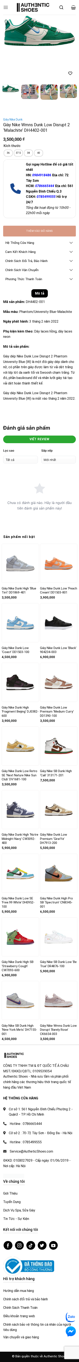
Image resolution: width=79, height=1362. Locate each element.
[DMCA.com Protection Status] (13, 1142)
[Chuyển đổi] (71, 209)
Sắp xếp (47, 416)
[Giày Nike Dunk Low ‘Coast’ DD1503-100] (20, 589)
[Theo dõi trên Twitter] (42, 1211)
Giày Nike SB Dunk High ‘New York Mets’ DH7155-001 (19, 996)
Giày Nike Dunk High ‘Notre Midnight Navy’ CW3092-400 (20, 805)
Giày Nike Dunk (13, 85)
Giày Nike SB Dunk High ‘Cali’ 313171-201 (56, 739)
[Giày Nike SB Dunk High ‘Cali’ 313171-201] (58, 712)
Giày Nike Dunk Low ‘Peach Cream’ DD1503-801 (58, 557)
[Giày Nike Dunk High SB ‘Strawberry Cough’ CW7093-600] (20, 903)
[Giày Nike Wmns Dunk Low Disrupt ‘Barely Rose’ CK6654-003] (58, 966)
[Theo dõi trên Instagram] (19, 1211)
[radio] (8, 119)
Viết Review (39, 405)
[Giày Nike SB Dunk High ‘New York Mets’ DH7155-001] (20, 966)
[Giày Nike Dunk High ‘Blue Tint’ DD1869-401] (20, 529)
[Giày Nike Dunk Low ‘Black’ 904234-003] (58, 589)
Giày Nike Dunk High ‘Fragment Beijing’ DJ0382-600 (20, 678)
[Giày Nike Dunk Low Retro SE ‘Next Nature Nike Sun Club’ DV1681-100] (20, 712)
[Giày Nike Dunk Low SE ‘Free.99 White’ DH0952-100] (20, 839)
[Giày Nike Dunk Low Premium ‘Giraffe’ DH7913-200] (58, 775)
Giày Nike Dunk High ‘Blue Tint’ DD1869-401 (19, 557)
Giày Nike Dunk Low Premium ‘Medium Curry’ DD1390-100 (57, 678)
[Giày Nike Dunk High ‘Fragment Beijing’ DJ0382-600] (20, 648)
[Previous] (10, 32)
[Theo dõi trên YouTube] (53, 1211)
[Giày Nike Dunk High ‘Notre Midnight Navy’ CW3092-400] (20, 775)
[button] (5, 7)
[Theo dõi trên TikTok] (30, 1211)
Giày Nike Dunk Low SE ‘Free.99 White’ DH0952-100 (18, 869)
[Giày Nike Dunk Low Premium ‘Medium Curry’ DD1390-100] (58, 648)
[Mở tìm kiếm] (61, 7)
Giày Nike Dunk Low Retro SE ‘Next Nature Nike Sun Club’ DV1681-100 (19, 741)
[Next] (69, 32)
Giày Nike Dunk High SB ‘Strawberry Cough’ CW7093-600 (17, 932)
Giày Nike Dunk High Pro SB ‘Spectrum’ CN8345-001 (56, 869)
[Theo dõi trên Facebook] (8, 1211)
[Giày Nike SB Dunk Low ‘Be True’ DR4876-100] (58, 902)
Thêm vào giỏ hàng (39, 197)
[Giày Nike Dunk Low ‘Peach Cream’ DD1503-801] (58, 529)
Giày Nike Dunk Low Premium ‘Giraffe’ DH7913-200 (53, 805)
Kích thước (12, 112)
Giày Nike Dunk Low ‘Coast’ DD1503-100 (15, 616)
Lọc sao (8, 416)
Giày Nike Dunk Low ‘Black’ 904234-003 (58, 616)
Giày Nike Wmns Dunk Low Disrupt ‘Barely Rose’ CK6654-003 (58, 996)
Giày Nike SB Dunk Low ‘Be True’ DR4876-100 (58, 930)
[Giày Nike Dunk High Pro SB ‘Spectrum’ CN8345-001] (58, 839)
